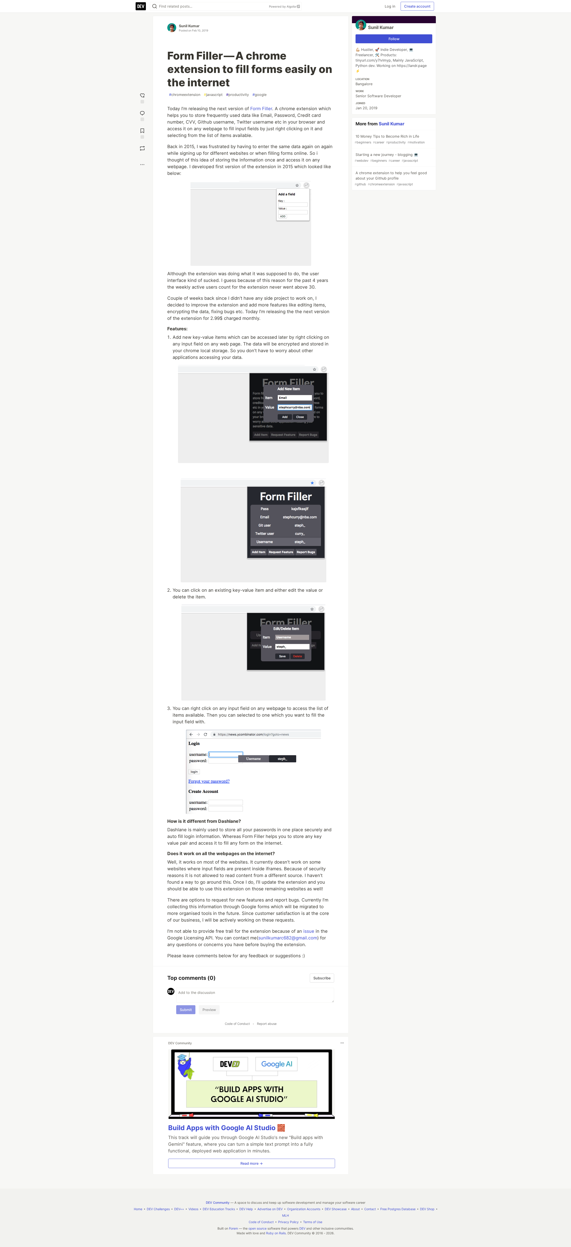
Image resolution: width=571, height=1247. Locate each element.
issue (308, 931)
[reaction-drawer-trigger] (142, 98)
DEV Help (246, 1209)
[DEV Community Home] (140, 6)
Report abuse (267, 1024)
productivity (237, 94)
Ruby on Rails (276, 1233)
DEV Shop (427, 1209)
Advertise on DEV (270, 1209)
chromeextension (184, 94)
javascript (213, 94)
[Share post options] (142, 164)
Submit (186, 1009)
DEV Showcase (336, 1209)
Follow (394, 39)
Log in (390, 6)
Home (138, 1209)
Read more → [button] (251, 1163)
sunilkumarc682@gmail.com (287, 938)
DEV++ (179, 1209)
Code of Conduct (237, 1024)
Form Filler (261, 108)
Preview (209, 1009)
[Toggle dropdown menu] (342, 1042)
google (259, 94)
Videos (193, 1209)
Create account (417, 6)
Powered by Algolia (283, 6)
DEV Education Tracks (219, 1209)
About (355, 1209)
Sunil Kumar (189, 26)
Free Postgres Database (398, 1209)
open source (257, 1228)
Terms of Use (312, 1222)
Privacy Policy (288, 1222)
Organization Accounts (303, 1209)
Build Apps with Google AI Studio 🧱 (226, 1128)
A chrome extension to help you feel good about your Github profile (391, 178)
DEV (302, 1228)
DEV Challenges (158, 1209)
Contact (370, 1209)
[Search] (154, 6)
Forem (233, 1228)
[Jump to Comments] (142, 115)
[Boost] (142, 148)
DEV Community (218, 1202)
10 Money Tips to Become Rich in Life (390, 139)
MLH (285, 1215)
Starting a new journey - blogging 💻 (386, 157)
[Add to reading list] (142, 133)
